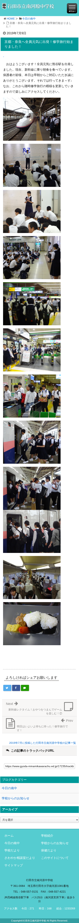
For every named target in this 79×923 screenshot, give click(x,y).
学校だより (12, 850)
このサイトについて (55, 857)
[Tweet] (7, 688)
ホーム (9, 835)
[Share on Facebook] (16, 688)
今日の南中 (29, 18)
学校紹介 (47, 835)
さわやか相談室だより (19, 857)
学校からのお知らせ (15, 798)
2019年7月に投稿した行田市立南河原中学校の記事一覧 (42, 742)
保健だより (48, 850)
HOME (11, 18)
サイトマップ (13, 865)
